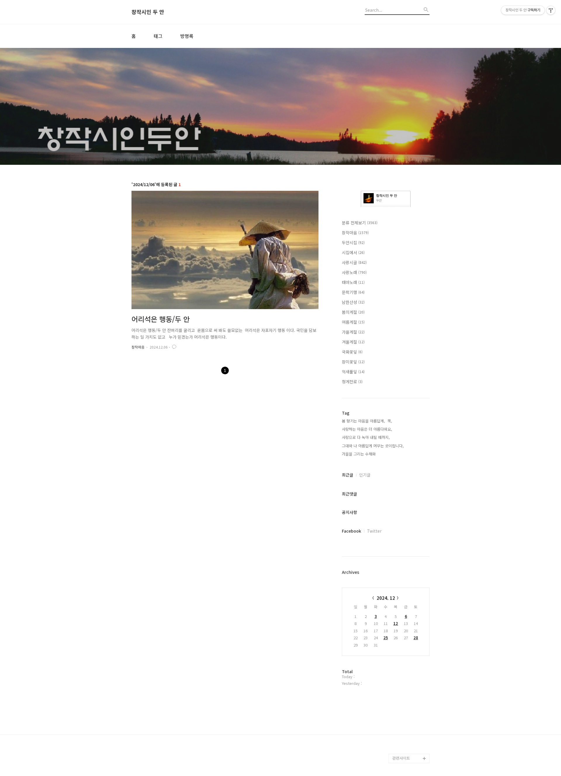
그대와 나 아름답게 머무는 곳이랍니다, (373, 445)
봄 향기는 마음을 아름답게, (363, 421)
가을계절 (353, 332)
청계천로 (352, 381)
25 (385, 637)
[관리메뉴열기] (550, 10)
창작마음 (137, 346)
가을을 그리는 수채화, (359, 454)
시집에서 (353, 252)
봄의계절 (353, 312)
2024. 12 (386, 598)
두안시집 (353, 242)
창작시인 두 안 (147, 12)
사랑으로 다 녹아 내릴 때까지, (366, 437)
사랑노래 (354, 272)
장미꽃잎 (353, 362)
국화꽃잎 (352, 352)
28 (415, 637)
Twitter (374, 531)
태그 (158, 36)
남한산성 (353, 302)
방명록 (186, 36)
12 (395, 623)
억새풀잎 (353, 372)
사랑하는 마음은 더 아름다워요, (367, 429)
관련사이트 (401, 758)
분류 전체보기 (360, 223)
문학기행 (353, 292)
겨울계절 (353, 342)
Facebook (351, 531)
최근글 (347, 475)
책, (389, 421)
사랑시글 (354, 262)
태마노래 (353, 282)
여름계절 (353, 322)
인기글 (364, 475)
